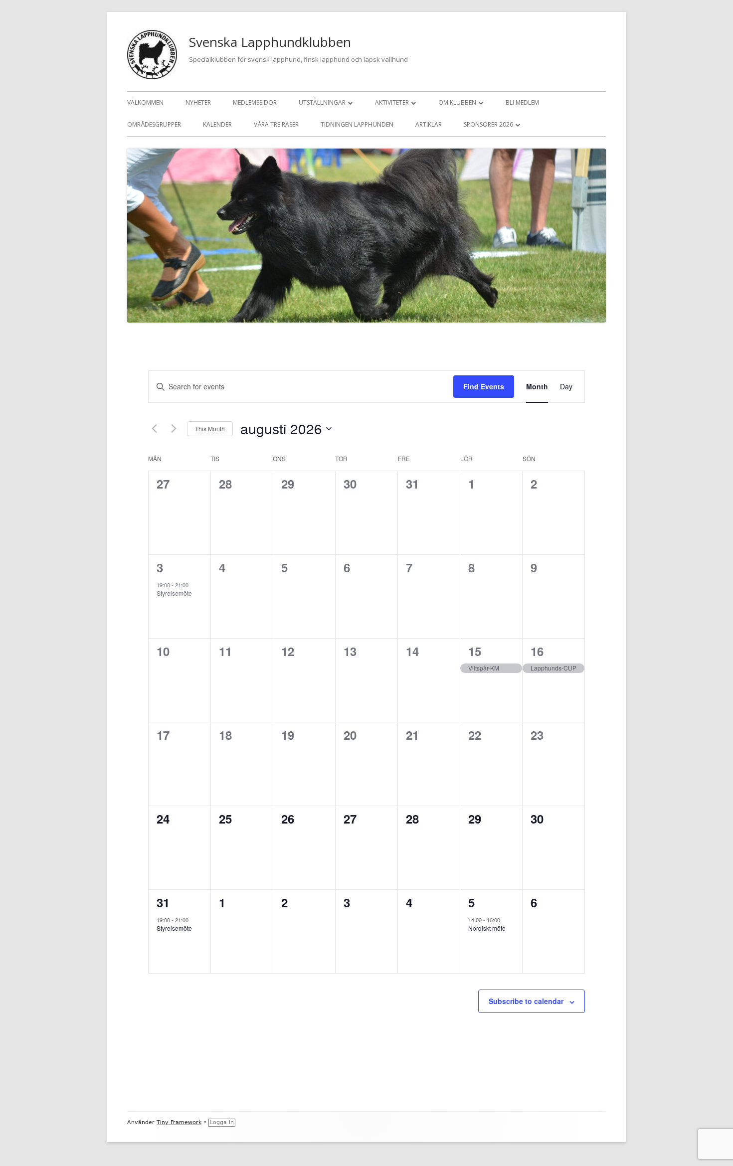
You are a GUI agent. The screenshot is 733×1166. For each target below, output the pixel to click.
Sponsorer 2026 (488, 124)
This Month (210, 428)
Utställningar (322, 102)
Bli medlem (522, 102)
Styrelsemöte (174, 593)
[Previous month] (154, 429)
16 (537, 651)
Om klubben (457, 102)
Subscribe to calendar (526, 1001)
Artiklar (428, 124)
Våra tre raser (276, 124)
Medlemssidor (255, 102)
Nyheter (198, 102)
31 (163, 902)
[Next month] (174, 429)
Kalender (217, 124)
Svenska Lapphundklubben (270, 42)
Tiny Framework (179, 1122)
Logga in (222, 1122)
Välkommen (145, 102)
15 (474, 651)
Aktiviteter (392, 102)
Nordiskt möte (487, 928)
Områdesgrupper (154, 124)
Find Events (483, 386)
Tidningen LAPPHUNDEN (357, 124)
